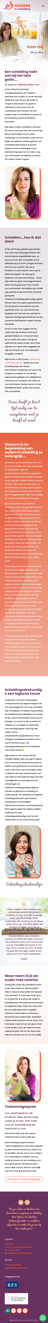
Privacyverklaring (13, 1264)
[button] (42, 1317)
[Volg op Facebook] (27, 1202)
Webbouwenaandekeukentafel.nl (28, 1320)
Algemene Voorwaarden (16, 1267)
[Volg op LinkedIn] (21, 1202)
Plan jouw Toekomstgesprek (24, 1179)
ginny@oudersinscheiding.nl (18, 1253)
